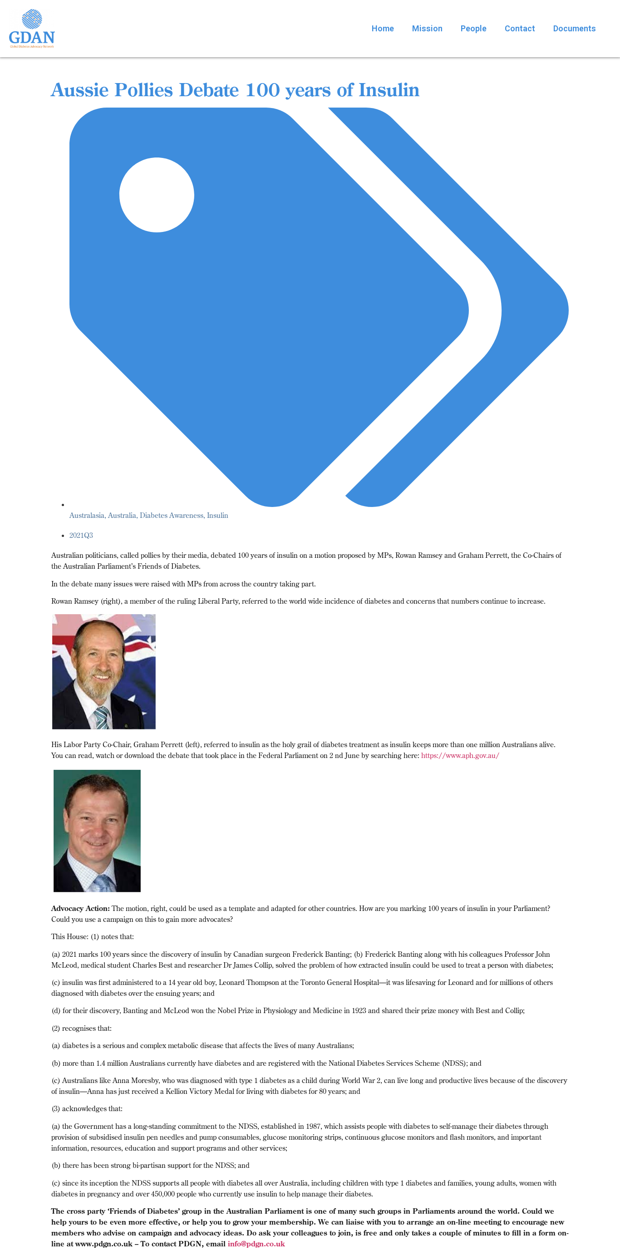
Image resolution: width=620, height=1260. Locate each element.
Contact (520, 28)
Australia (122, 515)
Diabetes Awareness (171, 515)
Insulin (217, 515)
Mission (427, 28)
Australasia (86, 515)
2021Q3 (81, 535)
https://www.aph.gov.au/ (460, 755)
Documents (574, 28)
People (474, 28)
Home (383, 28)
